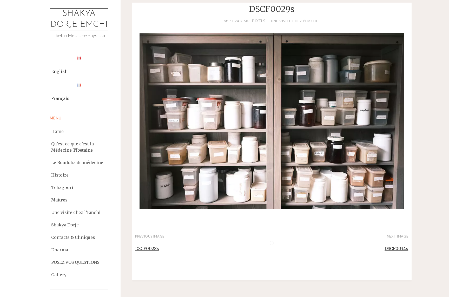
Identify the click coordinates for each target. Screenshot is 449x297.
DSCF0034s (396, 248)
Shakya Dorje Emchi (79, 19)
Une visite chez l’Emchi (294, 21)
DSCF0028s (147, 248)
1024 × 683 (241, 21)
